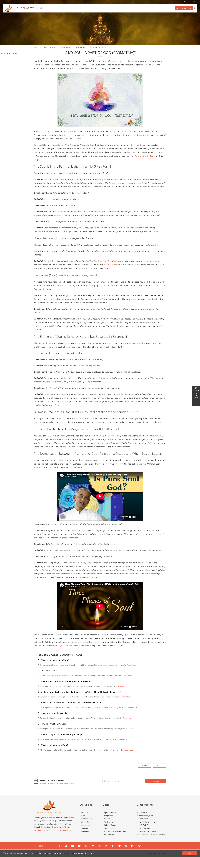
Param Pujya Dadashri (145, 156)
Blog (83, 816)
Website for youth (146, 816)
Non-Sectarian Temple (147, 822)
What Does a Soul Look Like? (53, 713)
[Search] (195, 8)
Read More (131, 665)
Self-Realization (110, 264)
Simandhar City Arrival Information (152, 834)
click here (67, 853)
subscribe (156, 781)
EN (194, 2)
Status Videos (109, 828)
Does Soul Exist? (47, 670)
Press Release (86, 819)
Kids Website (144, 819)
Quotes (107, 819)
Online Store (143, 812)
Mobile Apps (109, 834)
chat (196, 404)
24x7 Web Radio (145, 828)
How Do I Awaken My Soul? (52, 724)
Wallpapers (108, 822)
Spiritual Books (110, 812)
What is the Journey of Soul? (53, 745)
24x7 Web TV (144, 825)
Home (36, 47)
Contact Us (85, 825)
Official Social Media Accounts (115, 831)
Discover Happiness (184, 8)
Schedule (84, 812)
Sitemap (84, 828)
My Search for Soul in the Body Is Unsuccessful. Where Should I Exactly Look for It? (80, 692)
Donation (85, 831)
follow (196, 390)
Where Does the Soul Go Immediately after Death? (64, 681)
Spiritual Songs (110, 825)
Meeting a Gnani (61, 645)
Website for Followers (147, 831)
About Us (85, 822)
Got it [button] (190, 853)
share (196, 397)
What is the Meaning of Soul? (53, 660)
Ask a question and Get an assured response (51, 830)
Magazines (108, 816)
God (99, 261)
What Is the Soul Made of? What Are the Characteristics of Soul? (71, 702)
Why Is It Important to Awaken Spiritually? (60, 734)
